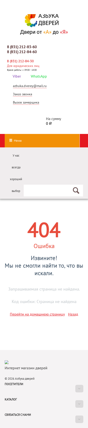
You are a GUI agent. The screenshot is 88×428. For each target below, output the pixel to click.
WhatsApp (39, 76)
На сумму (53, 121)
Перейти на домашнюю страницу (37, 314)
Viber (17, 76)
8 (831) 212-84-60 (22, 51)
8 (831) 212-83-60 (22, 46)
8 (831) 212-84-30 (20, 61)
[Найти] (75, 189)
